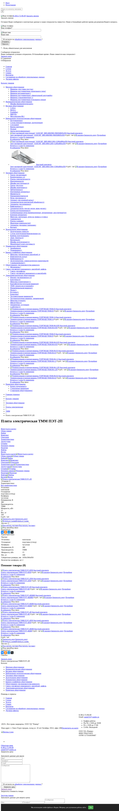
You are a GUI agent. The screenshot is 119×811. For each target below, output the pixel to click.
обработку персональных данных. (28, 39)
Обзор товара (6, 456)
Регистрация (11, 5)
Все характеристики (9, 485)
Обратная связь (7, 745)
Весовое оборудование (15, 671)
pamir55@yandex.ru (91, 717)
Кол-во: (4, 523)
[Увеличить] (16, 479)
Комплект (5, 460)
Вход (8, 3)
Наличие (4, 473)
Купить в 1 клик (16, 137)
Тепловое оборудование (15, 675)
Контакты (9, 75)
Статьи (8, 69)
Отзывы (4, 469)
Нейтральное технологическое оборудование (23, 673)
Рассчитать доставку (27, 525)
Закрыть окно (6, 56)
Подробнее (101, 135)
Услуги (8, 71)
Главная (9, 67)
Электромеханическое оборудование (20, 688)
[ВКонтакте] (2, 532)
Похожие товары (7, 471)
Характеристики (7, 464)
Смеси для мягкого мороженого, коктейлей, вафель (26, 686)
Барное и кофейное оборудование (19, 682)
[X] (12, 532)
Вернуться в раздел (8, 454)
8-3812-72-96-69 (19, 16)
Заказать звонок (32, 16)
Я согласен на (23, 39)
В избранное (15, 139)
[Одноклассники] (5, 532)
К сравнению (29, 137)
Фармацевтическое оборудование (19, 669)
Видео (3, 477)
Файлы (4, 475)
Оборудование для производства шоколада (23, 684)
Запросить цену (90, 135)
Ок (91, 807)
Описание (5, 462)
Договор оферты (12, 79)
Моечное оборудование (15, 667)
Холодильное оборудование (17, 678)
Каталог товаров (7, 83)
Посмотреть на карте (70, 728)
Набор (3, 458)
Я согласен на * (23, 784)
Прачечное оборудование (16, 690)
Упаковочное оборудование (16, 680)
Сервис (8, 73)
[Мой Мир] (8, 532)
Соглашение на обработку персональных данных (25, 77)
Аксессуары (5, 467)
